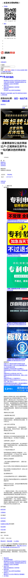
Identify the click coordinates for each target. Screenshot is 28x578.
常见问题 (3, 529)
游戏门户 (13, 70)
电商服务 (17, 562)
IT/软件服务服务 (8, 559)
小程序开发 (17, 561)
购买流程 (3, 509)
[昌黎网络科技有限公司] (8, 54)
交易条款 (3, 512)
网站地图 (9, 541)
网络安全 (16, 574)
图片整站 (8, 71)
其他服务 (16, 564)
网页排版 (4, 94)
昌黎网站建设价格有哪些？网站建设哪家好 (15, 383)
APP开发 (11, 561)
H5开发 (22, 561)
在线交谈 (3, 181)
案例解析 (22, 574)
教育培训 (6, 88)
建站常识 (6, 574)
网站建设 (6, 561)
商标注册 (6, 101)
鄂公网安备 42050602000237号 (11, 547)
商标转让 (3, 162)
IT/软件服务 (9, 93)
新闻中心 (6, 572)
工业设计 (11, 564)
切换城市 (3, 62)
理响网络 (6, 174)
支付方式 (3, 518)
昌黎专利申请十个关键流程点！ (12, 378)
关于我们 (6, 576)
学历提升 (6, 571)
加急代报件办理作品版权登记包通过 (16, 324)
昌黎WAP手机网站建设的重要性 (12, 385)
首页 (16, 98)
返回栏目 (3, 104)
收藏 (23, 107)
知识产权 (6, 85)
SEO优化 (11, 574)
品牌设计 (22, 562)
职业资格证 (17, 571)
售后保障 (3, 526)
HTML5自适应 (20, 70)
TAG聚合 (16, 541)
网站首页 (3, 93)
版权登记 (11, 567)
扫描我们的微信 (5, 524)
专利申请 (3, 165)
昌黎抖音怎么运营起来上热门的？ (13, 373)
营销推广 (12, 562)
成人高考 (11, 571)
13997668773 (7, 177)
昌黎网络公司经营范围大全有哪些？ (14, 368)
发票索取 (3, 521)
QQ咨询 (3, 183)
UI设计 (8, 562)
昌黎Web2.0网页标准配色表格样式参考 (14, 363)
